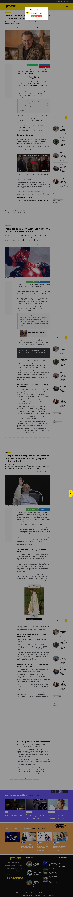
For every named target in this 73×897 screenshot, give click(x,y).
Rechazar (39, 16)
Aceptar (33, 16)
